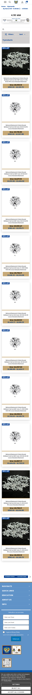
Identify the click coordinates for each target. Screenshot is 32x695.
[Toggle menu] (5, 2)
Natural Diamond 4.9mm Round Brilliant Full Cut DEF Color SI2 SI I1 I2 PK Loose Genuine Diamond (16, 221)
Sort (21, 34)
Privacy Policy (7, 680)
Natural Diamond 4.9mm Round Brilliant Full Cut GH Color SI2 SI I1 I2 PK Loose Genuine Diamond (16, 127)
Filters (10, 34)
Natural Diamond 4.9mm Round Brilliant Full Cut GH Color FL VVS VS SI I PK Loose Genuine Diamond (16, 503)
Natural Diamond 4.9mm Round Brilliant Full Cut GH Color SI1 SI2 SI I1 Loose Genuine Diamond (16, 362)
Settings (16, 684)
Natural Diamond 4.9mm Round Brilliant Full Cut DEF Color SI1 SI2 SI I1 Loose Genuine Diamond (15, 174)
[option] (10, 576)
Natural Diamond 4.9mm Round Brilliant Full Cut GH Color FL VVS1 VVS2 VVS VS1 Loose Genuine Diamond (16, 268)
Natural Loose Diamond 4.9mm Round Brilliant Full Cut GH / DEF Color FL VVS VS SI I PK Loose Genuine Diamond (16, 79)
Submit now (16, 639)
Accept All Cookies (16, 692)
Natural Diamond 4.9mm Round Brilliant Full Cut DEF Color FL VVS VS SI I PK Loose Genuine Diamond (16, 550)
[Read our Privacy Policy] (28, 635)
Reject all (16, 688)
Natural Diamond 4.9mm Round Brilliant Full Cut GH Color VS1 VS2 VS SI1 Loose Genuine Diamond (16, 315)
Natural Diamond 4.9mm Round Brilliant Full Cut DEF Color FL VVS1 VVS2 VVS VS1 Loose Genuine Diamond (16, 409)
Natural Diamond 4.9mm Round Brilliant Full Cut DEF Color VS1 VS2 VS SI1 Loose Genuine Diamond (15, 456)
